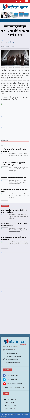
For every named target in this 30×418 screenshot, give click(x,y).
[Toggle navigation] (2, 20)
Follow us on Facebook (13, 375)
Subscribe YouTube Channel (14, 384)
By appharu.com (5, 416)
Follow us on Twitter (12, 380)
